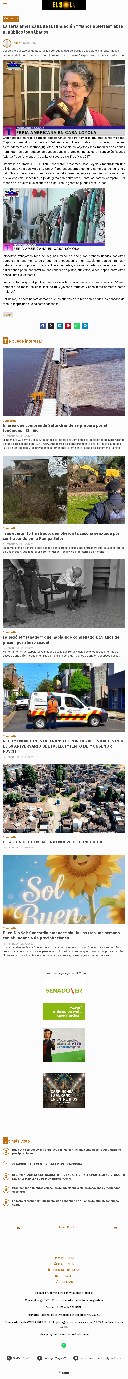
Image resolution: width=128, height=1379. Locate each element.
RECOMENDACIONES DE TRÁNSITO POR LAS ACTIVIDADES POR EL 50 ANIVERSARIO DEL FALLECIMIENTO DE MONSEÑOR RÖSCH (63, 746)
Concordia (11, 18)
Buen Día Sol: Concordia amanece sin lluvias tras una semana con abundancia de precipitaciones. (61, 935)
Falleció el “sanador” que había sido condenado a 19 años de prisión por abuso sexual (61, 640)
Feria (8, 314)
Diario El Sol (66, 1227)
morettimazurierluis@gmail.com (100, 1358)
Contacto (66, 1276)
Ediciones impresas (66, 1270)
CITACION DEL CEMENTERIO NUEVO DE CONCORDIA (52, 842)
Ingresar (66, 1282)
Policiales (66, 1264)
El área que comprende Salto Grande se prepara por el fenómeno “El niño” (55, 428)
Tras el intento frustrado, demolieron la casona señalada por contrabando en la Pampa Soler (61, 536)
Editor (16, 43)
